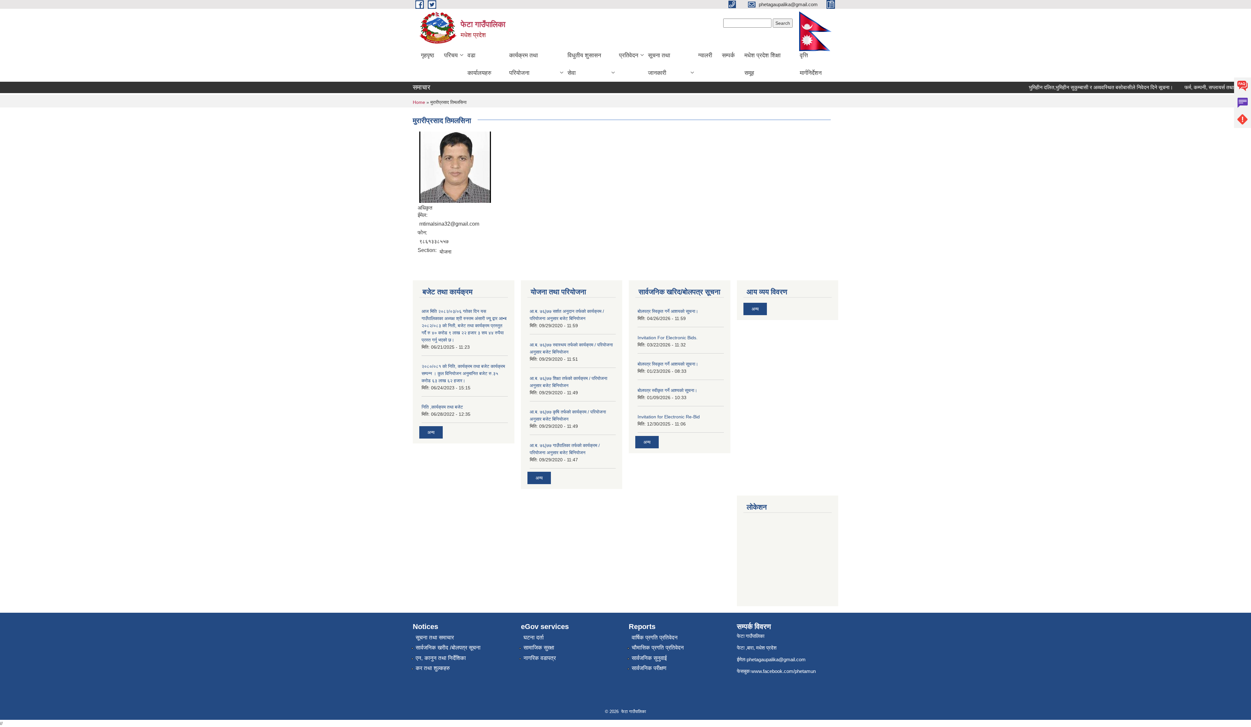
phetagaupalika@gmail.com (776, 659)
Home (419, 102)
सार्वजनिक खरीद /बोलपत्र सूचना (448, 648)
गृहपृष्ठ (427, 55)
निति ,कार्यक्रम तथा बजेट (442, 407)
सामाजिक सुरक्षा (539, 648)
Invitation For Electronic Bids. (667, 337)
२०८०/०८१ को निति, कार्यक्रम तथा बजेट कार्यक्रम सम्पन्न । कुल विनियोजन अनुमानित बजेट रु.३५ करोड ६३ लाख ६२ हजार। (463, 373)
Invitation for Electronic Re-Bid (669, 416)
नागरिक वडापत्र (540, 658)
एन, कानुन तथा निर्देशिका (441, 658)
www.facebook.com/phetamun (783, 671)
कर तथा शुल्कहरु (433, 668)
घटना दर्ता (534, 638)
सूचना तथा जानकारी (659, 64)
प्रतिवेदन (628, 55)
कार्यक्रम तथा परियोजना (523, 64)
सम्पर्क (728, 55)
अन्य (431, 432)
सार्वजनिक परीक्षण (649, 668)
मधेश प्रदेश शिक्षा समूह (762, 64)
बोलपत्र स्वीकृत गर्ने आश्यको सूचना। (667, 390)
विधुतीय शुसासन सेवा (584, 64)
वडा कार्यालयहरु (479, 64)
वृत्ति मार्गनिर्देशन (811, 64)
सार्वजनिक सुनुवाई (649, 658)
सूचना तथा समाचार (435, 638)
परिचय (451, 55)
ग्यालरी (705, 55)
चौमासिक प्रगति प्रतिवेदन (658, 648)
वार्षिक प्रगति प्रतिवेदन (655, 638)
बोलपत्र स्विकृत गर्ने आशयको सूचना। (668, 311)
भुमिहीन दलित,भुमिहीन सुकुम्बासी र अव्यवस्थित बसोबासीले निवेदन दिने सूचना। (1088, 87)
